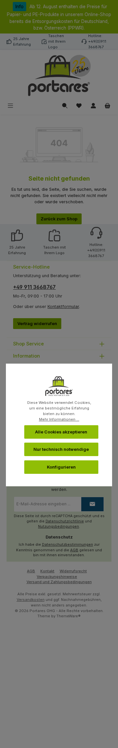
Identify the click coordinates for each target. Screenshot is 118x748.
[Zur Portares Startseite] (59, 76)
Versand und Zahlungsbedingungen (59, 582)
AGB (74, 550)
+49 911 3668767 (34, 287)
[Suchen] (65, 105)
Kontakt (47, 571)
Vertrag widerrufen (37, 323)
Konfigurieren (61, 467)
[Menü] (10, 105)
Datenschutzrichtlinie (65, 521)
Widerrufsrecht (73, 571)
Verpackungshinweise (57, 576)
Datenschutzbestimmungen (67, 544)
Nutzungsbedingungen (58, 526)
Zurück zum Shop (59, 218)
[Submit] (92, 504)
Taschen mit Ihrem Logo (57, 41)
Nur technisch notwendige (61, 449)
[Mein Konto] (93, 105)
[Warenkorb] (107, 105)
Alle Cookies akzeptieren (61, 431)
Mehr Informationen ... (59, 419)
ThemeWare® (68, 616)
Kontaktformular (63, 306)
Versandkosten (31, 599)
